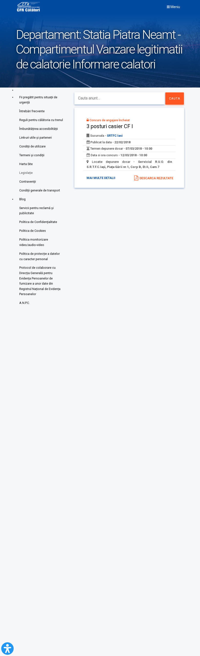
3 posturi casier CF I (110, 126)
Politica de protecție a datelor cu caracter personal (39, 256)
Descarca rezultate (156, 178)
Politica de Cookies (32, 231)
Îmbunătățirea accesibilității (38, 129)
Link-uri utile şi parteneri (35, 137)
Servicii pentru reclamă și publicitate (36, 210)
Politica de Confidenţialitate (38, 222)
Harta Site (26, 164)
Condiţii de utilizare (32, 146)
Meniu (175, 7)
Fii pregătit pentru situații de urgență (38, 99)
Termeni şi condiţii (31, 155)
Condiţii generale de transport (39, 190)
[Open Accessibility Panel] (7, 648)
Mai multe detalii (101, 178)
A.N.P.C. (24, 303)
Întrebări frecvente (32, 111)
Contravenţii (27, 181)
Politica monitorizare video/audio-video (33, 242)
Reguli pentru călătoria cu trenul (41, 120)
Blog (22, 199)
